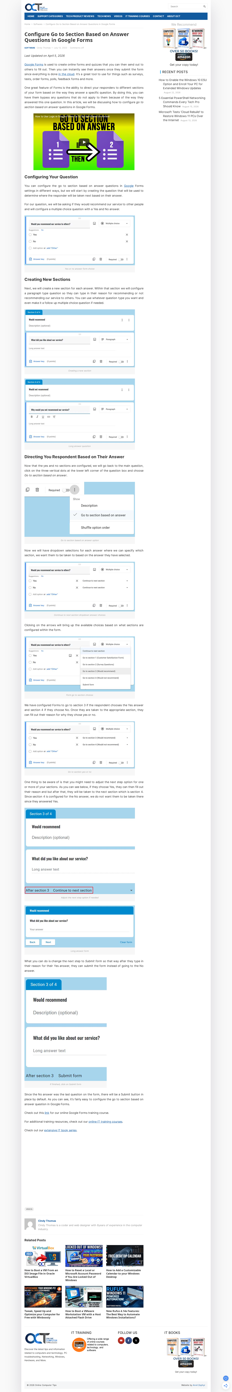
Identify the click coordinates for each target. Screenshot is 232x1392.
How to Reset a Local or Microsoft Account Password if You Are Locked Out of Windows (83, 1275)
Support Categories (50, 16)
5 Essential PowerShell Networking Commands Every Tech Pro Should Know (182, 102)
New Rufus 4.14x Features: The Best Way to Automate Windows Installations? (123, 1314)
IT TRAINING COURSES (137, 16)
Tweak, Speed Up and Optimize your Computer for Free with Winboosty (42, 1314)
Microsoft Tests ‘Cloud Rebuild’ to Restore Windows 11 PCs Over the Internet (181, 116)
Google (129, 185)
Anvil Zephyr (199, 1385)
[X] (136, 1340)
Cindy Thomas (44, 47)
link (47, 1112)
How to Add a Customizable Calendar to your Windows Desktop (123, 1274)
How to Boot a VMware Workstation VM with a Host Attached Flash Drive (83, 1314)
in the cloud (66, 74)
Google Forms (33, 64)
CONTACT (158, 16)
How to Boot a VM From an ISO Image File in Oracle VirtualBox (41, 1274)
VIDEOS (118, 16)
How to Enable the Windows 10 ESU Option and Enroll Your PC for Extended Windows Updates (183, 84)
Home (27, 24)
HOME (31, 16)
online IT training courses (105, 1121)
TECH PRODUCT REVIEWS (80, 16)
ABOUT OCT (173, 16)
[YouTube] (121, 1340)
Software (37, 24)
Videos (29, 1209)
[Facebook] (128, 1340)
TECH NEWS (104, 16)
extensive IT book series (60, 1130)
